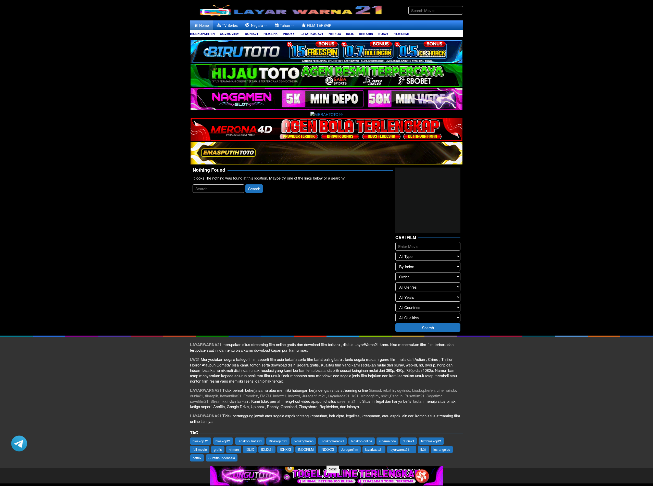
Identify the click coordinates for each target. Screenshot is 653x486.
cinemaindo (446, 390)
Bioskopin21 (278, 440)
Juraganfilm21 (314, 395)
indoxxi (294, 395)
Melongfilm (369, 395)
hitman (234, 449)
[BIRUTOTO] (326, 51)
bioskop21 (223, 440)
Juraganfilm (349, 449)
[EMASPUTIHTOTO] (326, 152)
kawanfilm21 (230, 395)
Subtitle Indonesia (221, 457)
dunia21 (196, 395)
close (333, 468)
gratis (218, 449)
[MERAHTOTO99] (326, 113)
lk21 (354, 395)
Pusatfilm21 (414, 395)
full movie (200, 449)
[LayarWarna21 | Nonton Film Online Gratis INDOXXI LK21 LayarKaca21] (292, 9)
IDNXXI (285, 449)
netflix (197, 457)
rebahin (389, 390)
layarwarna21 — (401, 449)
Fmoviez (250, 395)
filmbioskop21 (431, 440)
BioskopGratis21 (249, 440)
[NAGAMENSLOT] (326, 98)
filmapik (211, 395)
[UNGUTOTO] (326, 475)
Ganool (375, 390)
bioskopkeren (423, 390)
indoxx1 (279, 395)
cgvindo (403, 390)
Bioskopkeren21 (332, 440)
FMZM (265, 395)
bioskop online (361, 440)
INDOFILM (306, 449)
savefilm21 (199, 401)
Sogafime (434, 395)
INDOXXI (327, 449)
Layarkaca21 (338, 395)
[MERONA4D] (326, 128)
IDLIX (250, 449)
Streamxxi (219, 401)
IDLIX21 (267, 449)
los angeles (441, 449)
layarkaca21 (374, 449)
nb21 (385, 395)
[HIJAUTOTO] (326, 74)
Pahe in (396, 395)
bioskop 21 (201, 440)
